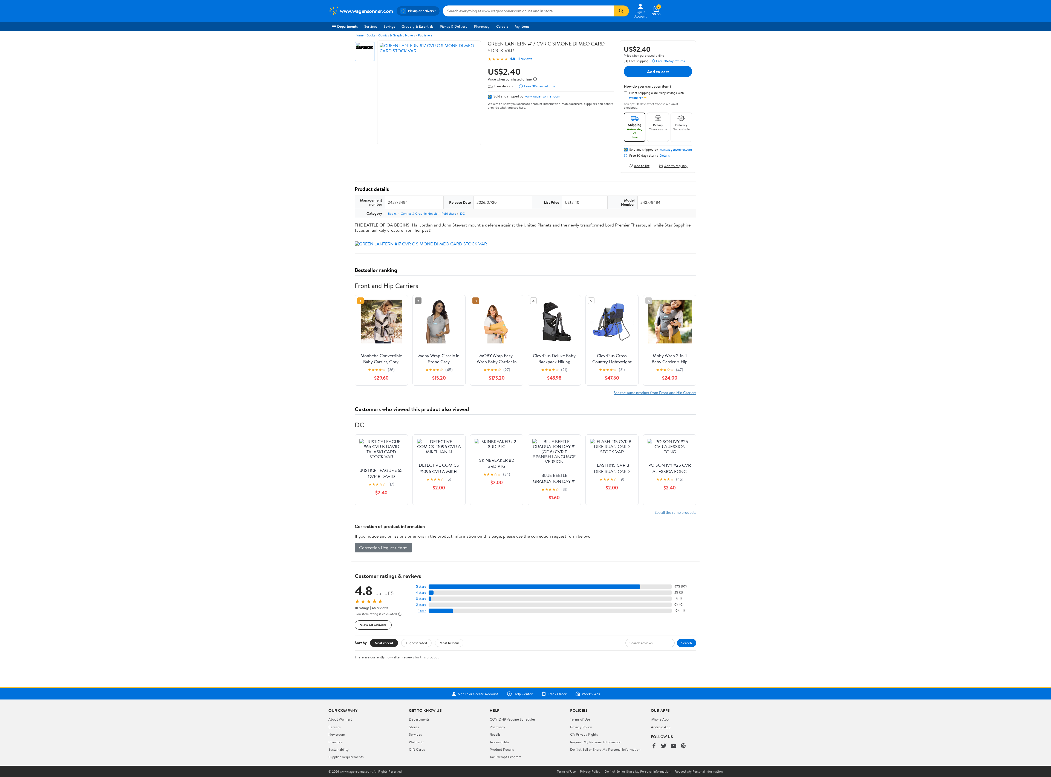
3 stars (421, 599)
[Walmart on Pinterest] (683, 746)
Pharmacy (482, 26)
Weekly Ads (591, 693)
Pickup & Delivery (453, 26)
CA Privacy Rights (584, 734)
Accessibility (499, 741)
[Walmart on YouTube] (674, 746)
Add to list (641, 165)
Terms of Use (580, 719)
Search (686, 642)
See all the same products (675, 512)
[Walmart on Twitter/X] (664, 746)
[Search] (621, 10)
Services (370, 26)
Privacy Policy (581, 726)
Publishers (425, 35)
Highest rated (416, 642)
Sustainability (338, 749)
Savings (389, 26)
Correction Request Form (383, 547)
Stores (414, 726)
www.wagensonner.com (542, 96)
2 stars (421, 605)
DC (462, 213)
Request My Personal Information (596, 741)
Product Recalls (502, 749)
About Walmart (340, 719)
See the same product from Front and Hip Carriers (655, 392)
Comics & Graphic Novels (396, 35)
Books (370, 35)
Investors (335, 741)
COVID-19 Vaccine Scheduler (512, 719)
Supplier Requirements (345, 756)
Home (359, 35)
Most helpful (449, 642)
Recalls (495, 734)
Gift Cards (417, 749)
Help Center (523, 693)
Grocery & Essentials (417, 26)
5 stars (421, 586)
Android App (660, 726)
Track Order (557, 693)
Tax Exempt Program (505, 756)
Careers (502, 26)
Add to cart (658, 71)
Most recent (384, 642)
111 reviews (524, 59)
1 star (422, 611)
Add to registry (676, 165)
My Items (522, 26)
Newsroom (336, 734)
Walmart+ (416, 741)
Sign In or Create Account (478, 693)
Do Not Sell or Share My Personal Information (605, 749)
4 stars (421, 592)
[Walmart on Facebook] (654, 746)
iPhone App (660, 719)
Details (665, 155)
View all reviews (373, 624)
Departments (347, 26)
